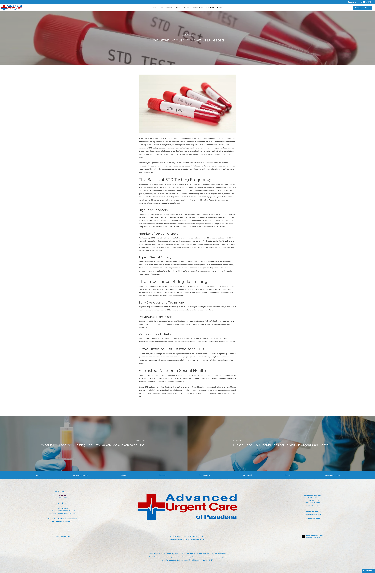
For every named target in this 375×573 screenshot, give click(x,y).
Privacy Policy (59, 536)
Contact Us (368, 571)
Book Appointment (332, 475)
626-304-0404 (207, 560)
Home (37, 475)
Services (162, 475)
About (123, 475)
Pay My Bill (247, 475)
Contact (288, 475)
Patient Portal (204, 475)
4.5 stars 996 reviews (62, 492)
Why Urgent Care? (80, 475)
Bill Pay (67, 536)
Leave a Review (62, 498)
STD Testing (187, 34)
